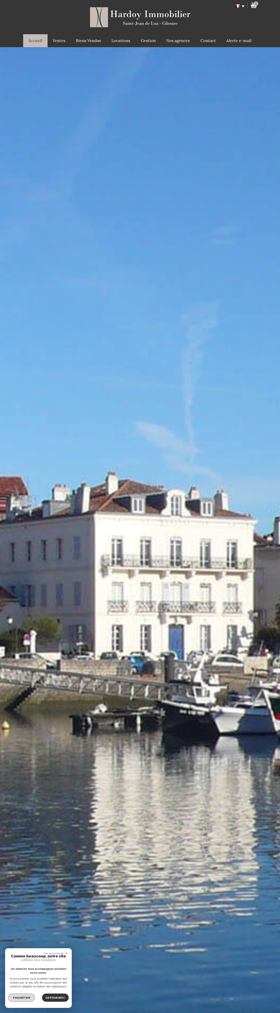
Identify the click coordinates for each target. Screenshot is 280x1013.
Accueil (35, 40)
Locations (121, 40)
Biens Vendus (88, 40)
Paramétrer (21, 997)
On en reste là (53, 953)
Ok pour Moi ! (55, 997)
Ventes (59, 40)
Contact (208, 40)
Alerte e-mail (239, 40)
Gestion (148, 40)
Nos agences (178, 40)
